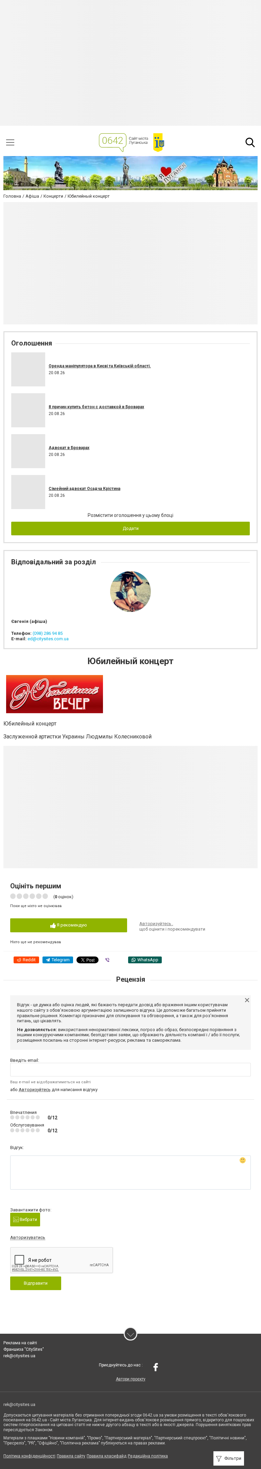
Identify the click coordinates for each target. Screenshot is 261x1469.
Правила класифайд (106, 1456)
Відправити (36, 1283)
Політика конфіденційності (29, 1456)
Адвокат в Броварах (69, 447)
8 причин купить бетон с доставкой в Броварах (96, 406)
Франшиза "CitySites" (23, 1349)
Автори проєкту (130, 1379)
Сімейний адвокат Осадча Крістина (84, 488)
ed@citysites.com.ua (48, 638)
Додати (131, 528)
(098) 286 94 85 (48, 633)
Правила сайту (71, 1456)
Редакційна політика (148, 1456)
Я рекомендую (71, 925)
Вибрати (28, 1219)
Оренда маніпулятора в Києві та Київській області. (100, 366)
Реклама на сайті (20, 1343)
